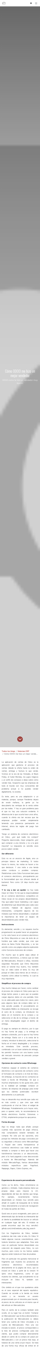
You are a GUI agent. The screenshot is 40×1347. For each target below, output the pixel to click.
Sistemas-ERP (23, 751)
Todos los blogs (8, 751)
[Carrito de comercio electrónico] (31, 3)
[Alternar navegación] (36, 3)
